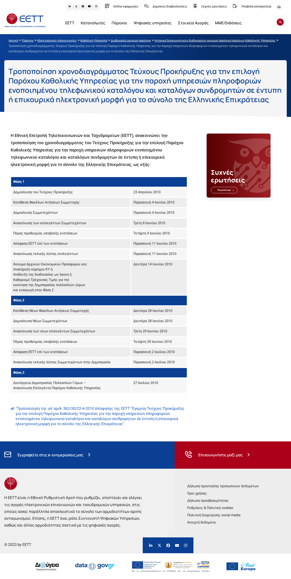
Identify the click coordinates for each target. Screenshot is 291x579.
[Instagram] (96, 6)
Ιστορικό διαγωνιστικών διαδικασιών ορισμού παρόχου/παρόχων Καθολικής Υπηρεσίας (214, 40)
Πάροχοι (119, 22)
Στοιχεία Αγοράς (193, 22)
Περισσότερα (224, 190)
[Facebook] (82, 6)
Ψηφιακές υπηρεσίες (152, 22)
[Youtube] (89, 6)
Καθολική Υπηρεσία (93, 40)
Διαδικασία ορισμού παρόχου (131, 40)
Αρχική (13, 40)
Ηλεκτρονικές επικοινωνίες (57, 40)
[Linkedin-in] (69, 6)
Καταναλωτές (93, 22)
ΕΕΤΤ (69, 22)
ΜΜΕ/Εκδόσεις (228, 22)
